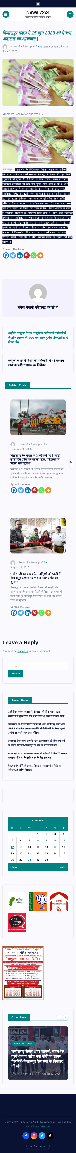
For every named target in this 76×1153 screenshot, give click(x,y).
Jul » (63, 867)
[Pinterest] (27, 255)
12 (12, 847)
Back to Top (39, 1146)
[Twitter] (13, 255)
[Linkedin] (20, 255)
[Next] (65, 1017)
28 (29, 859)
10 (55, 840)
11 (63, 840)
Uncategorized (23, 1044)
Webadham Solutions (38, 1126)
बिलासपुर (65, 46)
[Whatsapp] (33, 255)
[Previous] (59, 1017)
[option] (38, 1053)
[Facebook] (6, 255)
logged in (22, 650)
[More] (40, 255)
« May (13, 867)
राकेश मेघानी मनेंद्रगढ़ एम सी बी (23, 46)
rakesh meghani (49, 46)
